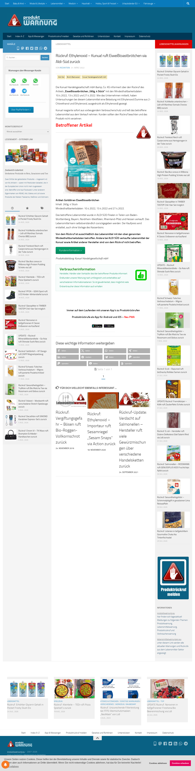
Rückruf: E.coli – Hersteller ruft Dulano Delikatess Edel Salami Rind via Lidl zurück (173, 434)
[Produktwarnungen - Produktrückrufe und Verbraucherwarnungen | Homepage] (32, 20)
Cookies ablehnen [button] (158, 763)
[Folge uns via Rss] (36, 48)
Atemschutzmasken (109, 701)
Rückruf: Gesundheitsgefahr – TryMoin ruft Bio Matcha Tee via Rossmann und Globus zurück (32, 388)
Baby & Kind (18, 3)
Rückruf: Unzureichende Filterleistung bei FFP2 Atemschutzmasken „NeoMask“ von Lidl (119, 711)
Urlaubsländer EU (130, 3)
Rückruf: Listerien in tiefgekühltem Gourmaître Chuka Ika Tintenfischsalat (172, 534)
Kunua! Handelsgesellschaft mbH (94, 77)
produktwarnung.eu (166, 613)
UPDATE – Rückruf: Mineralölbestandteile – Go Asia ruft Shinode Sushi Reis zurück (32, 338)
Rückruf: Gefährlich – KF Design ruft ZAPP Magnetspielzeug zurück (32, 354)
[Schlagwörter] (42, 208)
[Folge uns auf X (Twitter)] (31, 48)
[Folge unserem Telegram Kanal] (45, 48)
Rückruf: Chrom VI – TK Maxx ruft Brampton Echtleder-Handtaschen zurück (33, 433)
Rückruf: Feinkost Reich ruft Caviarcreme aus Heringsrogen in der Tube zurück (33, 249)
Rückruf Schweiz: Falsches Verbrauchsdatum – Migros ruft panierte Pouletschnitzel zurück (173, 301)
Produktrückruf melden (58, 36)
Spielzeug (58, 701)
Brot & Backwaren (73, 77)
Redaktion (65, 68)
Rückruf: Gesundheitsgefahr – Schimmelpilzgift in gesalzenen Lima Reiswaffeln (173, 500)
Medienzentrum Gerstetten (35, 755)
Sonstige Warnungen (130, 701)
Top (162, 701)
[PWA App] (18, 48)
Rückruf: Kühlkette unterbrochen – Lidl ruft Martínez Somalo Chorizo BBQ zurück (33, 233)
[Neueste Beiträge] (12, 208)
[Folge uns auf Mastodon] (22, 48)
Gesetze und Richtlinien (83, 36)
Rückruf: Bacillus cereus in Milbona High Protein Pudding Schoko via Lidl (31, 264)
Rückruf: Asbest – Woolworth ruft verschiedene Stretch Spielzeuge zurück (33, 404)
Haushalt (86, 3)
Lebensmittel (57, 3)
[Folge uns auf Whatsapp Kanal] (41, 48)
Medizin (72, 3)
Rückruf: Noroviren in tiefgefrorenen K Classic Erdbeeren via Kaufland (29, 323)
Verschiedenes (107, 704)
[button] (67, 350)
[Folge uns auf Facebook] (27, 48)
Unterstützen (104, 36)
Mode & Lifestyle (37, 3)
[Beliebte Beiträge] (27, 208)
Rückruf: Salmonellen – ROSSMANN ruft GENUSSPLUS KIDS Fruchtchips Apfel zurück (173, 467)
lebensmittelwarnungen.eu (169, 639)
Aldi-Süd (61, 77)
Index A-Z (19, 36)
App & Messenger (36, 36)
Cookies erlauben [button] (180, 763)
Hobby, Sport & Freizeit (106, 3)
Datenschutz (144, 36)
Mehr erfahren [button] (12, 766)
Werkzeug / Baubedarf (125, 704)
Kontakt (117, 36)
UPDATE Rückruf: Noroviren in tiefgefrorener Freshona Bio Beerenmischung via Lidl (162, 708)
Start (7, 3)
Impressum (130, 36)
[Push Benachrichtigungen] (5, 765)
